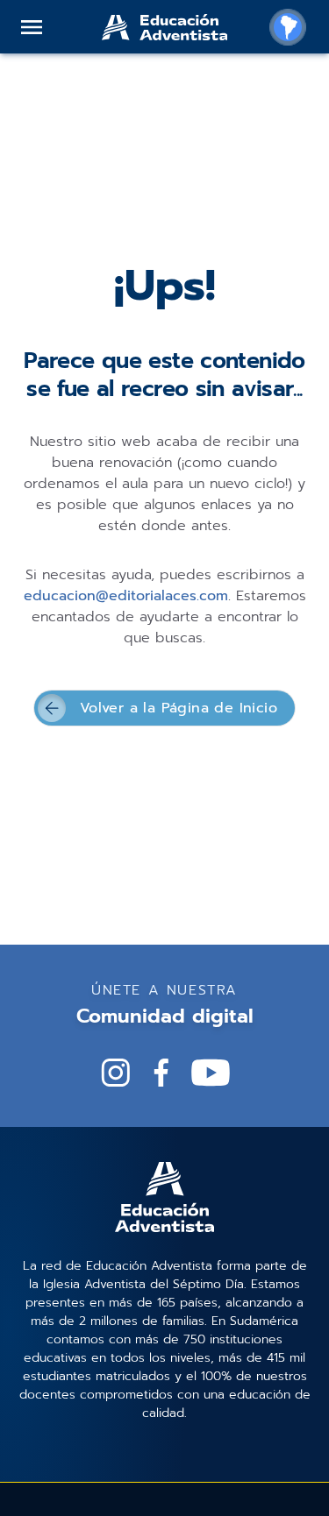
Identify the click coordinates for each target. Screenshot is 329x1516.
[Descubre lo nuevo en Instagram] (116, 1073)
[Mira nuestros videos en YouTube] (210, 1072)
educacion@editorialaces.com (126, 595)
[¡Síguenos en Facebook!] (161, 1073)
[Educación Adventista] (165, 27)
